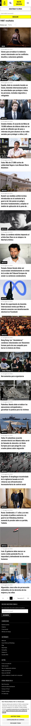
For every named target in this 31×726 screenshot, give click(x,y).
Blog (3, 645)
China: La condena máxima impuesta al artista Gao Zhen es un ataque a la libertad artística (15, 237)
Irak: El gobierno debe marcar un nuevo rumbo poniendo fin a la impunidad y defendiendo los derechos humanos (15, 555)
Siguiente (20, 598)
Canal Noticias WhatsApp (8, 643)
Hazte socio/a (19, 3)
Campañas (4, 650)
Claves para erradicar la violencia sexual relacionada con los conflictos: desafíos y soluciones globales (15, 54)
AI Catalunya (5, 693)
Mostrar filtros (15, 9)
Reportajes (4, 647)
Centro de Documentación (8, 686)
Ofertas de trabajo (6, 631)
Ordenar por (3, 25)
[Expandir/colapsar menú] (28, 3)
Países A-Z (4, 652)
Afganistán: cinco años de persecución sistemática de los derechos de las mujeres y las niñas (15, 590)
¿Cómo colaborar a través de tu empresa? (12, 675)
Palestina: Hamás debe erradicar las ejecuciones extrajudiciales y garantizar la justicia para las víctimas (15, 407)
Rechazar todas (15, 723)
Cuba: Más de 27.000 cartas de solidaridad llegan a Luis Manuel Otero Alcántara (15, 165)
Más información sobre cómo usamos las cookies (14, 711)
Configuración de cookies (15, 719)
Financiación (5, 629)
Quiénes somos (5, 624)
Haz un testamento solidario (9, 668)
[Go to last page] (28, 598)
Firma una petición (6, 663)
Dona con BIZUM (6, 673)
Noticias (4, 640)
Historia (4, 627)
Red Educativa (5, 684)
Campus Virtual (6, 689)
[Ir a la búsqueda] (10, 3)
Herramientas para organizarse (12, 376)
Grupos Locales (5, 691)
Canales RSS (5, 654)
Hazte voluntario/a (6, 670)
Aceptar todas (15, 716)
